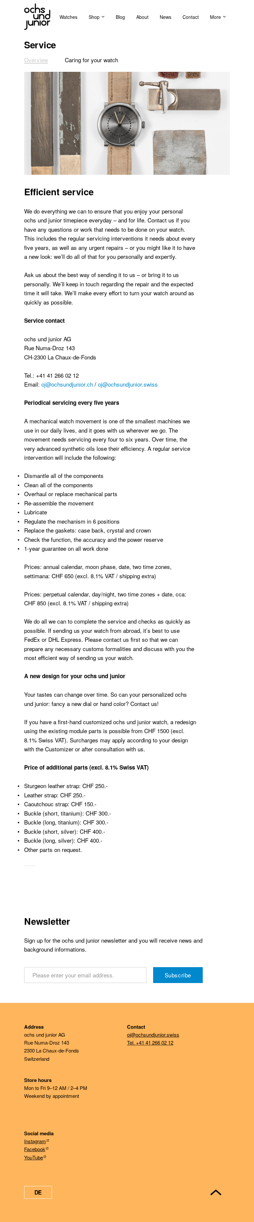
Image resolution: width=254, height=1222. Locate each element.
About (142, 17)
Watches (68, 17)
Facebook (34, 1149)
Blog (120, 17)
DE (38, 1192)
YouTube (33, 1157)
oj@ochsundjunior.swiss (128, 384)
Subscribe (178, 975)
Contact (191, 17)
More (215, 17)
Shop (94, 17)
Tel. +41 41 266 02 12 (150, 1042)
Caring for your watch (91, 60)
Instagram (35, 1141)
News (165, 17)
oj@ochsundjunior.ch (67, 384)
